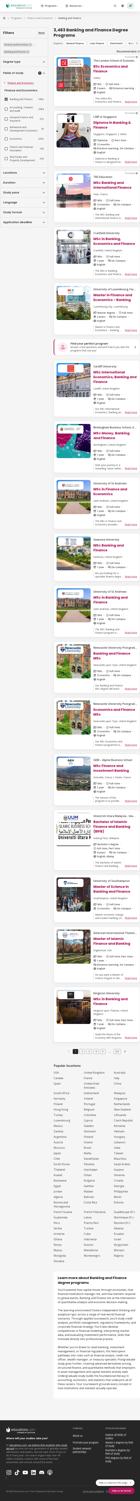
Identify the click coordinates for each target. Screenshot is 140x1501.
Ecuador (119, 1234)
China (117, 1083)
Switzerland (91, 1093)
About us (78, 1435)
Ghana (58, 1239)
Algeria (58, 1197)
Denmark (90, 1131)
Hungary (119, 1137)
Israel (117, 1239)
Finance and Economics (21, 83)
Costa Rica (90, 1202)
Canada (58, 1078)
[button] (18, 45)
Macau (58, 1250)
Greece (88, 1142)
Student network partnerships (82, 1450)
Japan (57, 1153)
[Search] (115, 6)
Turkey (58, 1115)
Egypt (57, 1186)
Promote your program (86, 1442)
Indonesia (90, 1239)
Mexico (58, 1126)
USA (56, 1072)
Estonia (118, 1202)
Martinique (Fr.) (124, 1217)
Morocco (59, 1148)
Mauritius (120, 1159)
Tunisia (88, 1228)
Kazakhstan (91, 1159)
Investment (116, 43)
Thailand (59, 1169)
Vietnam (119, 1131)
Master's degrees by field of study (119, 1444)
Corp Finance (97, 43)
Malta (87, 1153)
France (88, 1078)
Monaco (119, 1250)
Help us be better (121, 1490)
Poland (58, 1104)
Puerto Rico (91, 1223)
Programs (51, 5)
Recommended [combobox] (126, 51)
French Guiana (63, 1212)
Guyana (119, 1169)
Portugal (89, 1104)
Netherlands (122, 1104)
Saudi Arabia (122, 1164)
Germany (59, 1098)
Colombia (90, 1115)
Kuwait (58, 1175)
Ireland (88, 1098)
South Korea (62, 1164)
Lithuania (120, 1115)
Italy (116, 1078)
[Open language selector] (123, 6)
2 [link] (82, 1051)
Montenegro (92, 1256)
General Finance (75, 43)
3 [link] (89, 1051)
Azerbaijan (90, 1169)
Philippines (121, 1191)
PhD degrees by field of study (118, 1459)
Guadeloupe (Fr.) (124, 1212)
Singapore (120, 1098)
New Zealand (122, 1109)
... (109, 1051)
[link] (69, 18)
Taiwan (118, 1153)
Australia (119, 1072)
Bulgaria (89, 1180)
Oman (88, 1175)
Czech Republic (123, 1120)
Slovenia (119, 1175)
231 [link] (117, 1051)
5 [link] (102, 1051)
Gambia (89, 1186)
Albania (118, 1228)
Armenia (59, 1234)
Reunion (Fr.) (122, 1223)
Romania (119, 1126)
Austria (58, 1142)
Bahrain (89, 1197)
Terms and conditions (93, 1491)
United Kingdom (94, 1072)
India (117, 1148)
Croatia (118, 1180)
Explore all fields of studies (115, 1436)
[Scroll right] (137, 43)
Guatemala (60, 1217)
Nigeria (118, 1256)
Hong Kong (61, 1109)
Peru (57, 1223)
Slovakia (59, 1261)
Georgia (119, 1186)
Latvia (88, 1217)
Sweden (89, 1126)
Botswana (60, 1180)
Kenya (57, 1245)
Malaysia (119, 1093)
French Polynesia (95, 1212)
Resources (75, 5)
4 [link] (96, 1051)
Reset (41, 32)
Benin (117, 1197)
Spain (57, 1083)
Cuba (87, 1234)
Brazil (87, 1148)
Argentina (60, 1137)
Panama (89, 1164)
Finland (88, 1137)
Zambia (58, 1131)
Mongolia (60, 1256)
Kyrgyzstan (121, 1245)
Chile (57, 1159)
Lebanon (119, 1142)
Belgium (89, 1109)
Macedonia (91, 1250)
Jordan (58, 1191)
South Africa (61, 1093)
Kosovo (88, 1245)
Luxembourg (62, 1120)
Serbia (58, 1228)
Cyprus (88, 1120)
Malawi (88, 1191)
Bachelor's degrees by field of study (117, 1452)
